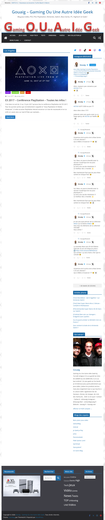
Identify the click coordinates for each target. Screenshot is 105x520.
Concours (66, 481)
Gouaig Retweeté (85, 129)
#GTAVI (76, 88)
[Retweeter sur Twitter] (78, 129)
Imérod (75, 427)
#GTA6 (87, 116)
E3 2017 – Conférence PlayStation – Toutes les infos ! (35, 100)
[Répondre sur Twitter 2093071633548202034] (75, 95)
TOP (66, 500)
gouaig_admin (20, 96)
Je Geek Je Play (78, 430)
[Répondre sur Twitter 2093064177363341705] (75, 123)
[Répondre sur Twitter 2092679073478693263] (75, 177)
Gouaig (80, 82)
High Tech (34, 35)
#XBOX (89, 224)
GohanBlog (77, 424)
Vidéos (62, 35)
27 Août (88, 82)
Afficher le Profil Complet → (82, 409)
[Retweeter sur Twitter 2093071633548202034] (78, 95)
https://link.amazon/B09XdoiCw (86, 251)
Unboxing (52, 35)
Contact (27, 40)
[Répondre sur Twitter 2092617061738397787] (75, 146)
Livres (75, 490)
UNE (66, 505)
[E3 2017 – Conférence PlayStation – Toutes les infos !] (36, 73)
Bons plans (14, 40)
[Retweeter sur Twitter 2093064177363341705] (78, 123)
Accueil (13, 35)
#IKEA (76, 224)
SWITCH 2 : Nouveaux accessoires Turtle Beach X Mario (30, 3)
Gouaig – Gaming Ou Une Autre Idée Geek (52, 12)
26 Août (88, 133)
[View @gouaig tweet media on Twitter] (77, 90)
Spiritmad (76, 444)
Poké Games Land (79, 440)
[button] (20, 40)
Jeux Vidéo (23, 35)
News (22, 92)
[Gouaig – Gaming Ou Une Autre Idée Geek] (5, 37)
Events (8, 92)
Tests (43, 35)
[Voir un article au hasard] (99, 37)
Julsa (74, 434)
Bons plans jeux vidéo (80, 420)
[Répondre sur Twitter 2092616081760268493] (75, 257)
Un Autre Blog (78, 451)
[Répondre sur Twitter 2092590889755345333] (75, 232)
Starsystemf (77, 447)
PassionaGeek (78, 437)
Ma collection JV (74, 35)
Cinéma (73, 477)
